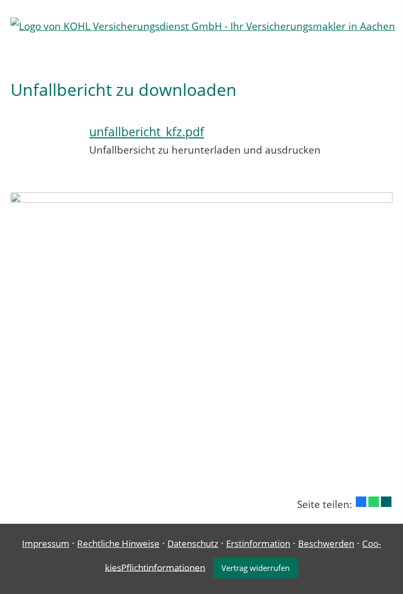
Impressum (45, 543)
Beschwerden (326, 543)
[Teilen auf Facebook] (361, 501)
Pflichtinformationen (163, 567)
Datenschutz (192, 543)
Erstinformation (258, 543)
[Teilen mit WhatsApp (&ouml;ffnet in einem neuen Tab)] (373, 501)
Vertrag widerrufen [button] (255, 568)
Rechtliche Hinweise (118, 543)
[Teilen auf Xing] (386, 501)
